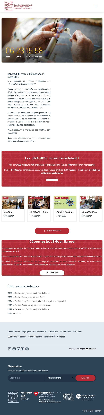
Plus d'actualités (54, 231)
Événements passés (17, 337)
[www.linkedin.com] (27, 349)
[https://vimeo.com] (14, 349)
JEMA (5, 198)
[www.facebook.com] (23, 349)
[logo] (19, 6)
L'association (14, 332)
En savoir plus (52, 273)
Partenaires (65, 332)
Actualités (53, 332)
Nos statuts (49, 337)
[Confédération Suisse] (47, 397)
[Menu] (96, 6)
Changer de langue (77, 349)
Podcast (64, 198)
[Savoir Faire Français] (68, 397)
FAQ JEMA (77, 332)
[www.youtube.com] (10, 349)
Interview (39, 198)
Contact (61, 337)
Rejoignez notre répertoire (34, 332)
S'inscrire (85, 378)
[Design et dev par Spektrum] (91, 411)
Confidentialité (35, 337)
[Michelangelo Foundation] (86, 397)
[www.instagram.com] (18, 349)
